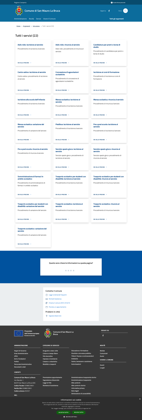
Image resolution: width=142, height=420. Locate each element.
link (90, 408)
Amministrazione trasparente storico (83, 377)
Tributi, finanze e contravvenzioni (82, 356)
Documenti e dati (20, 367)
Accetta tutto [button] (63, 412)
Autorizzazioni (76, 364)
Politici (16, 361)
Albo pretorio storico (78, 385)
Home (18, 26)
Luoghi (102, 368)
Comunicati (104, 353)
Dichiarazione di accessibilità (81, 393)
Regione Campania (20, 2)
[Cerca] (125, 10)
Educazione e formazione (79, 350)
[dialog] (71, 408)
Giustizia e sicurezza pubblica (81, 353)
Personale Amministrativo (23, 364)
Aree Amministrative (21, 353)
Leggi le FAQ (47, 383)
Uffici (16, 356)
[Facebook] (108, 10)
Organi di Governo (20, 351)
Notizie (102, 351)
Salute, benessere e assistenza (81, 361)
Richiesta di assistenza (50, 385)
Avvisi (102, 356)
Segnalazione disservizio (51, 380)
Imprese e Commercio (50, 359)
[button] (71, 417)
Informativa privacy (78, 388)
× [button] (140, 399)
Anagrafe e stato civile (50, 351)
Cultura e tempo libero (50, 353)
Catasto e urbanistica (50, 361)
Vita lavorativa (48, 356)
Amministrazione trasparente (81, 380)
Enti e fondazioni (20, 359)
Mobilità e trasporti (49, 364)
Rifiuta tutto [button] (78, 412)
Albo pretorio (75, 383)
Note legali (75, 391)
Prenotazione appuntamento (52, 377)
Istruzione (36, 26)
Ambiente (74, 359)
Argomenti (26, 26)
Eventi (102, 365)
